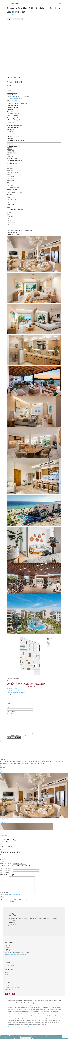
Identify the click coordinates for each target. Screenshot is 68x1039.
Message (9, 716)
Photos (20, 19)
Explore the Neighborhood (14, 98)
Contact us (8, 985)
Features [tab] (10, 144)
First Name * (10, 695)
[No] (32, 1038)
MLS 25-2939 (10, 15)
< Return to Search (13, 17)
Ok (21, 1038)
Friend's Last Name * (6, 870)
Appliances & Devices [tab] (13, 146)
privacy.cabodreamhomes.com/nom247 (16, 954)
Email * (9, 703)
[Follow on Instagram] (9, 994)
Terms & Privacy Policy (20, 735)
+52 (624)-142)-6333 (13, 690)
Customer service (10, 965)
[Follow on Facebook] (6, 994)
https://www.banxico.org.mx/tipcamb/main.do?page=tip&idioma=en (32, 1014)
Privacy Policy (27, 1038)
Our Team (8, 945)
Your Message (4, 893)
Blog (6, 974)
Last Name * (10, 699)
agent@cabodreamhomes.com (16, 692)
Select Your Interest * (6, 863)
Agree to (11, 735)
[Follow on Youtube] (13, 994)
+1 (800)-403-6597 (12, 688)
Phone (9, 707)
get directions (4, 772)
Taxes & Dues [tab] (11, 152)
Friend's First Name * (6, 868)
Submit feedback (10, 989)
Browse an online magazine (13, 987)
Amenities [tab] (10, 150)
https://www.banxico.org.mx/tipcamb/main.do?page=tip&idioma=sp (25, 1027)
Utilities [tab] (9, 148)
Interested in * (11, 711)
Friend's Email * (4, 872)
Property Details (12, 19)
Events (7, 972)
